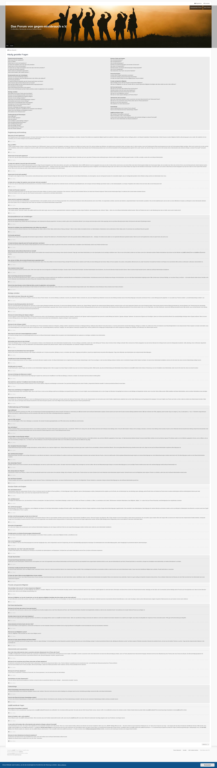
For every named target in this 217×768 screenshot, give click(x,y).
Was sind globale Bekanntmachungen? (17, 122)
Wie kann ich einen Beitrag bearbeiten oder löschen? (20, 95)
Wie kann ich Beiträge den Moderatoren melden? (19, 107)
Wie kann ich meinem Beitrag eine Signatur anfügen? (20, 96)
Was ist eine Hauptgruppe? (117, 69)
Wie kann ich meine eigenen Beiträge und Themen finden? (124, 94)
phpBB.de (197, 252)
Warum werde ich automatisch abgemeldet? (18, 70)
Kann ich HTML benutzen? (14, 117)
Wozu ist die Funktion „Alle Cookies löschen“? (18, 72)
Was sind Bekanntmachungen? (15, 123)
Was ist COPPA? (12, 61)
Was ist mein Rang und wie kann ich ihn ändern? (19, 87)
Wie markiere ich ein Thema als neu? (16, 111)
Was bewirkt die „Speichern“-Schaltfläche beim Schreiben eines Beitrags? (25, 108)
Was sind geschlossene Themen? (16, 127)
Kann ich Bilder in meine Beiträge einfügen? (18, 120)
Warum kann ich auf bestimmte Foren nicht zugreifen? (20, 102)
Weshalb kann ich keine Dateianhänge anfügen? (19, 104)
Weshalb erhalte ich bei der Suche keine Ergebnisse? (123, 90)
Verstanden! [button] (207, 765)
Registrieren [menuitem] (199, 3)
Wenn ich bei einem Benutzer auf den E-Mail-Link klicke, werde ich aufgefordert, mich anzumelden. (31, 89)
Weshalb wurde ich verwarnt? (15, 105)
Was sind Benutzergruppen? (117, 63)
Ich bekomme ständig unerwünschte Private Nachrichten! (124, 76)
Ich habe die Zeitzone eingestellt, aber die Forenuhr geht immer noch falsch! (25, 81)
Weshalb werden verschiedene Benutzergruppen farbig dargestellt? (126, 67)
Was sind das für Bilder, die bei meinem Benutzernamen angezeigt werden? (25, 84)
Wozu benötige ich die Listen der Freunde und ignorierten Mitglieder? (126, 82)
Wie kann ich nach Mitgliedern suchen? (120, 93)
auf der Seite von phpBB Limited (146, 710)
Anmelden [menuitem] (207, 3)
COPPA (83, 165)
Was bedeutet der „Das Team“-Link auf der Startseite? (123, 70)
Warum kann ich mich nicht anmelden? (17, 66)
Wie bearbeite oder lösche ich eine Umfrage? (18, 101)
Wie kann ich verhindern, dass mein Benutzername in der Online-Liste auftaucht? (26, 78)
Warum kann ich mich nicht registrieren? (17, 63)
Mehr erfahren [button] (62, 765)
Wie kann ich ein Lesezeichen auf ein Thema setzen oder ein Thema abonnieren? (129, 100)
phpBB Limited (185, 252)
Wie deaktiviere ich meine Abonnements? (120, 103)
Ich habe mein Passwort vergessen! (16, 69)
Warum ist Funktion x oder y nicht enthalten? (121, 115)
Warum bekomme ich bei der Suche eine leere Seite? (123, 91)
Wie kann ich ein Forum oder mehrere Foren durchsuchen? (124, 88)
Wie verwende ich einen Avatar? (15, 86)
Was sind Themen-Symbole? (14, 128)
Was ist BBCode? (12, 116)
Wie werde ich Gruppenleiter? (117, 66)
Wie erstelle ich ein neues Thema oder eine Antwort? (20, 93)
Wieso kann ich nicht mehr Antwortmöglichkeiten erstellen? (21, 99)
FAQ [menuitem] (7, 45)
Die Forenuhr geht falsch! (14, 79)
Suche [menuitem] (11, 45)
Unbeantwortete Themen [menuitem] (196, 7)
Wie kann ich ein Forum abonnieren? (119, 102)
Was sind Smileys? (12, 119)
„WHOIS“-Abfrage (110, 725)
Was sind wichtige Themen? (14, 125)
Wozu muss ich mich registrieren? (16, 60)
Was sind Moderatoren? (116, 61)
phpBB (13, 750)
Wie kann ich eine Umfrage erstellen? (16, 98)
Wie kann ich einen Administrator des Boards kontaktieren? (124, 118)
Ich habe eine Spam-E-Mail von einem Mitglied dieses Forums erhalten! (127, 78)
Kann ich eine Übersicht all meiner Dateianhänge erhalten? (124, 109)
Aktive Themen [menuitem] (207, 7)
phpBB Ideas (74, 718)
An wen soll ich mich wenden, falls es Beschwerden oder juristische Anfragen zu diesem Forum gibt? (134, 117)
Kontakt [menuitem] (184, 750)
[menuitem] (9, 755)
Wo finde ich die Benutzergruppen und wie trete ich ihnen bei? (125, 64)
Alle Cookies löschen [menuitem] (193, 750)
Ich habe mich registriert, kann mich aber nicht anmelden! (21, 64)
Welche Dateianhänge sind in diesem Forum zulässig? (123, 108)
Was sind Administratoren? (117, 60)
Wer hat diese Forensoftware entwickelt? (120, 114)
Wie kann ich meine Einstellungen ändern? (18, 76)
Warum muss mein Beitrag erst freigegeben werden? (20, 110)
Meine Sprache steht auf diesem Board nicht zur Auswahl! (21, 82)
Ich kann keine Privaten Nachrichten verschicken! (122, 75)
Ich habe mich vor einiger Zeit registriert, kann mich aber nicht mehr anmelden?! (26, 67)
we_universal (12, 753)
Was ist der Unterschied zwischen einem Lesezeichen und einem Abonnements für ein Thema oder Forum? (135, 99)
